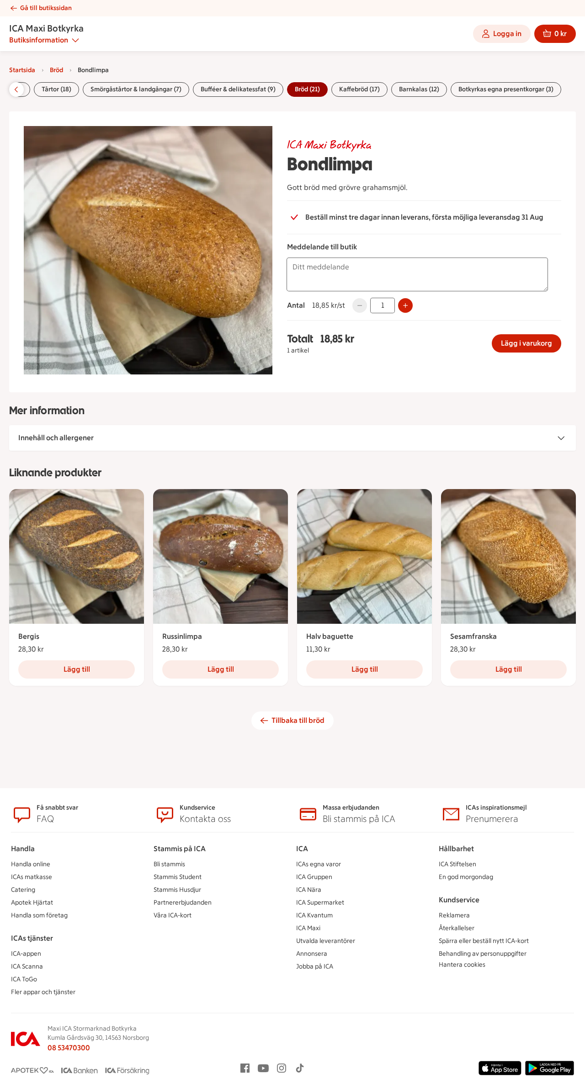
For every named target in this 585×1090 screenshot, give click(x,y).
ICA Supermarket (320, 902)
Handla (23, 848)
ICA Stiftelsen (457, 864)
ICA (302, 848)
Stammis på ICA (180, 848)
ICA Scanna (27, 966)
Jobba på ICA (314, 966)
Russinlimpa (182, 636)
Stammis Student (178, 877)
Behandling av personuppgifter (482, 954)
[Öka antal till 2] (405, 305)
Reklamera (454, 915)
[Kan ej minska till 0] (359, 305)
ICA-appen (26, 954)
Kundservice (459, 899)
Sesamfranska (473, 636)
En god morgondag (466, 877)
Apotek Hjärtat (32, 902)
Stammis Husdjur (177, 890)
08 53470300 (69, 1047)
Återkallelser (456, 928)
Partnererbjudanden (183, 902)
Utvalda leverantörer (325, 941)
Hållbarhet (456, 848)
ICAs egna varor (318, 864)
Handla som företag (39, 915)
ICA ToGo (24, 979)
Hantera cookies (462, 965)
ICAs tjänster (32, 938)
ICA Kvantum (314, 915)
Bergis (28, 636)
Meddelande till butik (322, 246)
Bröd (56, 70)
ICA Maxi (308, 928)
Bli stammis (169, 864)
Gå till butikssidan (46, 8)
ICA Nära (308, 890)
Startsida (22, 70)
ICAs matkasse (31, 877)
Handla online (30, 864)
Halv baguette (329, 636)
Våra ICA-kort (172, 915)
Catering (23, 890)
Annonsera (311, 954)
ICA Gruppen (314, 877)
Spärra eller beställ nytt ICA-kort (484, 941)
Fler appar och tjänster (43, 992)
